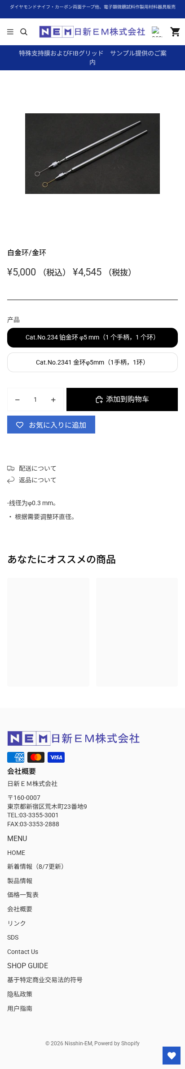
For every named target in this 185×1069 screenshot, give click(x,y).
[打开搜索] (23, 32)
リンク (16, 923)
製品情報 (19, 880)
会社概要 (19, 909)
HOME (16, 852)
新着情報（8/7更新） (37, 866)
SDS (12, 937)
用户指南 (19, 1008)
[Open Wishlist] (172, 1056)
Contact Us (22, 951)
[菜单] (10, 31)
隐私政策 (19, 994)
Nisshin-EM (78, 1043)
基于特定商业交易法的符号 (45, 979)
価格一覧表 (23, 894)
